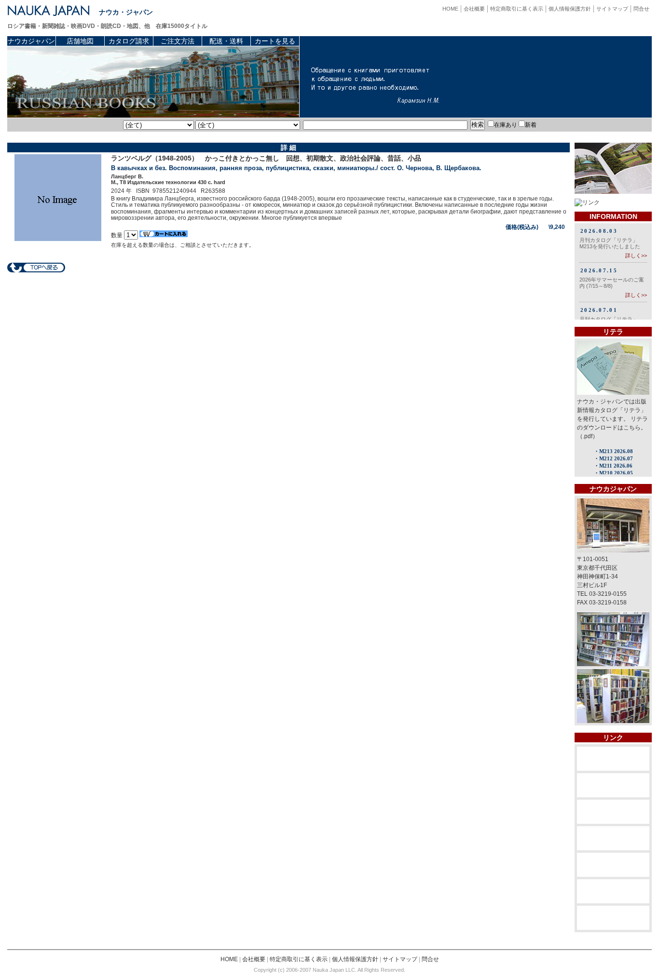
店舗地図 (80, 41)
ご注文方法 (177, 41)
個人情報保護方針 (570, 9)
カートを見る (275, 41)
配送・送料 (226, 41)
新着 (530, 124)
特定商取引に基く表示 (516, 9)
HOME (450, 9)
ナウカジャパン (31, 41)
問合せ (641, 9)
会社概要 (474, 9)
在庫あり (505, 124)
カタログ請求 (129, 41)
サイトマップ (612, 9)
